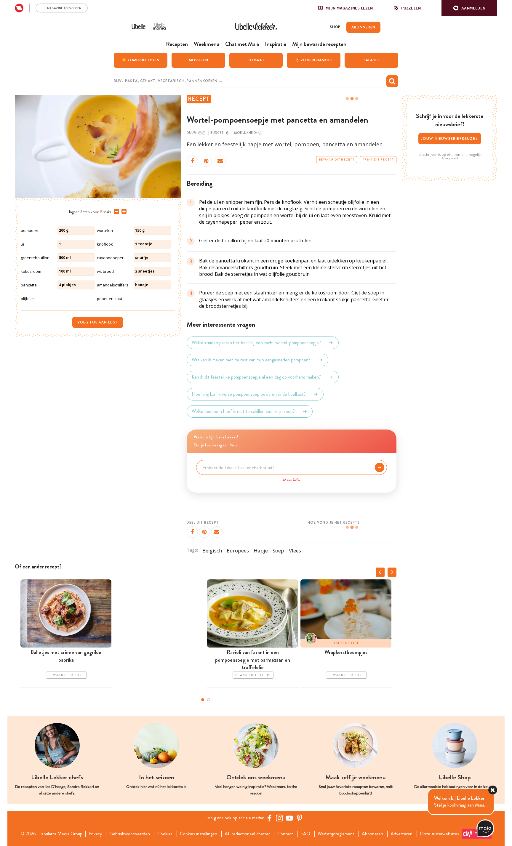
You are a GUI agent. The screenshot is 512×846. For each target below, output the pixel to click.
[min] (115, 211)
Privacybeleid (450, 158)
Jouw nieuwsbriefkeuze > (450, 138)
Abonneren (372, 834)
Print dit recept (378, 160)
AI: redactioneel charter (247, 834)
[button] (469, 8)
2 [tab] (208, 699)
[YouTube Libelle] (289, 817)
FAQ (305, 834)
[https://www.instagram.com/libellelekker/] (279, 817)
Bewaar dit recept (336, 160)
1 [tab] (202, 699)
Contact (285, 834)
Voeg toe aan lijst (97, 322)
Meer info (291, 480)
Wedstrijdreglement (336, 834)
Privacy (95, 834)
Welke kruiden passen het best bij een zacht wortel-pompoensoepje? (256, 342)
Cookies (164, 834)
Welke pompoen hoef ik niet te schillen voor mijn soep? (243, 411)
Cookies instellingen (198, 834)
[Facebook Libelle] (269, 817)
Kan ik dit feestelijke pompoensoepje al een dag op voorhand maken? (256, 377)
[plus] (123, 211)
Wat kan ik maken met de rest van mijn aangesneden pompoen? (251, 359)
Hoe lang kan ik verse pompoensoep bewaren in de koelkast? (249, 394)
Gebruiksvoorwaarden (129, 834)
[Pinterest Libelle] (299, 817)
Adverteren (401, 834)
